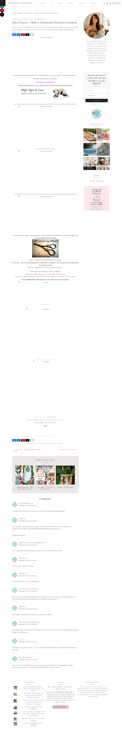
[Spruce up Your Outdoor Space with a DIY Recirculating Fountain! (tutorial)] (89, 150)
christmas (20, 13)
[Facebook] (91, 181)
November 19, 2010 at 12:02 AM (28, 624)
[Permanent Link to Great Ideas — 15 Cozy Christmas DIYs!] (45, 484)
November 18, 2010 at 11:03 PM (28, 659)
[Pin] (23, 34)
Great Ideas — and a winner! (67, 449)
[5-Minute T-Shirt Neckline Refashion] (103, 150)
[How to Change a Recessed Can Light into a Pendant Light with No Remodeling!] (89, 164)
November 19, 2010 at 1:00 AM (27, 575)
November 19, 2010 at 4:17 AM (27, 521)
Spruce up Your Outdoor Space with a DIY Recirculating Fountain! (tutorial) (33, 702)
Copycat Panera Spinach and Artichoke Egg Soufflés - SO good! (33, 688)
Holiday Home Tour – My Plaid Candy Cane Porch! (25, 488)
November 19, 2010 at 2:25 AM (28, 560)
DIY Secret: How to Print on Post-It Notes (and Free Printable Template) (33, 695)
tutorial (60, 443)
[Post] (27, 34)
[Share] (14, 34)
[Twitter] (94, 181)
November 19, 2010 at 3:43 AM (28, 545)
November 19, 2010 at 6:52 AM (28, 505)
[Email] (32, 34)
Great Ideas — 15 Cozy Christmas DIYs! (45, 488)
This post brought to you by (45, 436)
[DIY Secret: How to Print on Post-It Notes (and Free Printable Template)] (103, 135)
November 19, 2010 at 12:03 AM (28, 609)
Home (14, 13)
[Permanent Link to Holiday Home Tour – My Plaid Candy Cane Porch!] (24, 484)
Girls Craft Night (40, 417)
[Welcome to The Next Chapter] (60, 688)
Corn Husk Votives (45, 304)
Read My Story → (60, 707)
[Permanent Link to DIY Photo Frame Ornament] (65, 484)
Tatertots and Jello (20, 3)
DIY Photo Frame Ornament (65, 487)
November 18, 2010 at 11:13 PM (28, 642)
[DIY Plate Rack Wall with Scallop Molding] (103, 164)
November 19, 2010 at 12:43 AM (28, 591)
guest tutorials (52, 443)
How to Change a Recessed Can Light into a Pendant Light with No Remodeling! (33, 713)
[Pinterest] (97, 181)
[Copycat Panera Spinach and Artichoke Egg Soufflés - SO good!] (89, 135)
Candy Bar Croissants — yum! (45, 359)
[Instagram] (100, 181)
